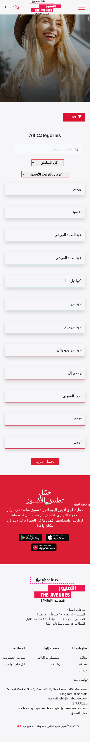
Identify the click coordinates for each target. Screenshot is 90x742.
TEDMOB (16, 726)
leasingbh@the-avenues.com (67, 708)
